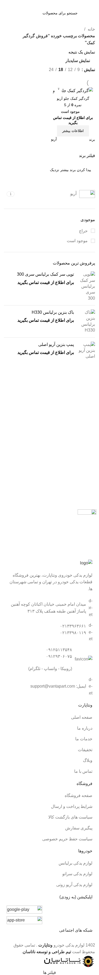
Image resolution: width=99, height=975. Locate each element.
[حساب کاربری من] (13, 13)
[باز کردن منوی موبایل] (86, 13)
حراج (84, 231)
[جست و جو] (24, 13)
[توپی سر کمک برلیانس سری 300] (86, 286)
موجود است (78, 240)
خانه (91, 29)
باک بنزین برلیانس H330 (53, 312)
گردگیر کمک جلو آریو (73, 98)
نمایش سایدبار (77, 60)
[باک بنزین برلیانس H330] (86, 321)
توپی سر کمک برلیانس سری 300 (45, 274)
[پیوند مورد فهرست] (49, 717)
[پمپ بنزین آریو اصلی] (86, 351)
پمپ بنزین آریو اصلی (56, 344)
